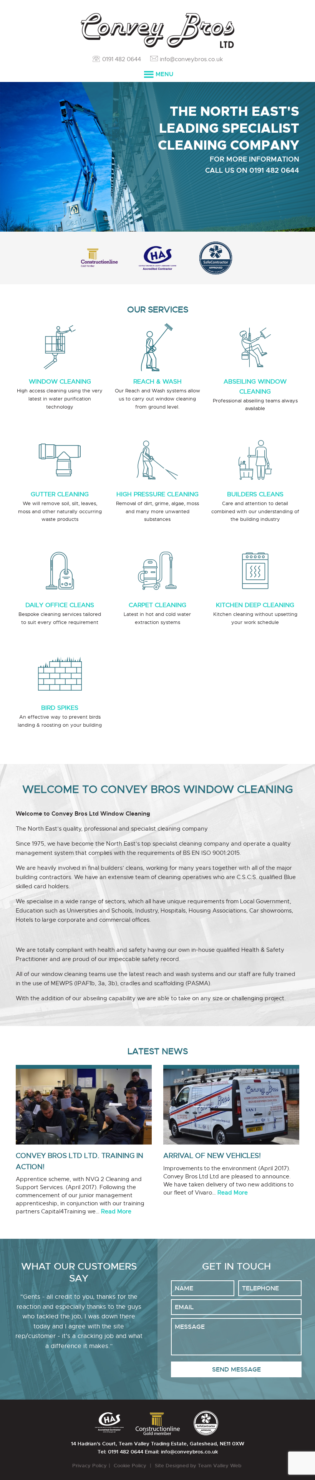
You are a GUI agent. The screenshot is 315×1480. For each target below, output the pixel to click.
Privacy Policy (89, 1465)
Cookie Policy (131, 1465)
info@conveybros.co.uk (191, 59)
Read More (116, 1211)
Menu (164, 74)
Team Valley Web (220, 1465)
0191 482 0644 (121, 59)
